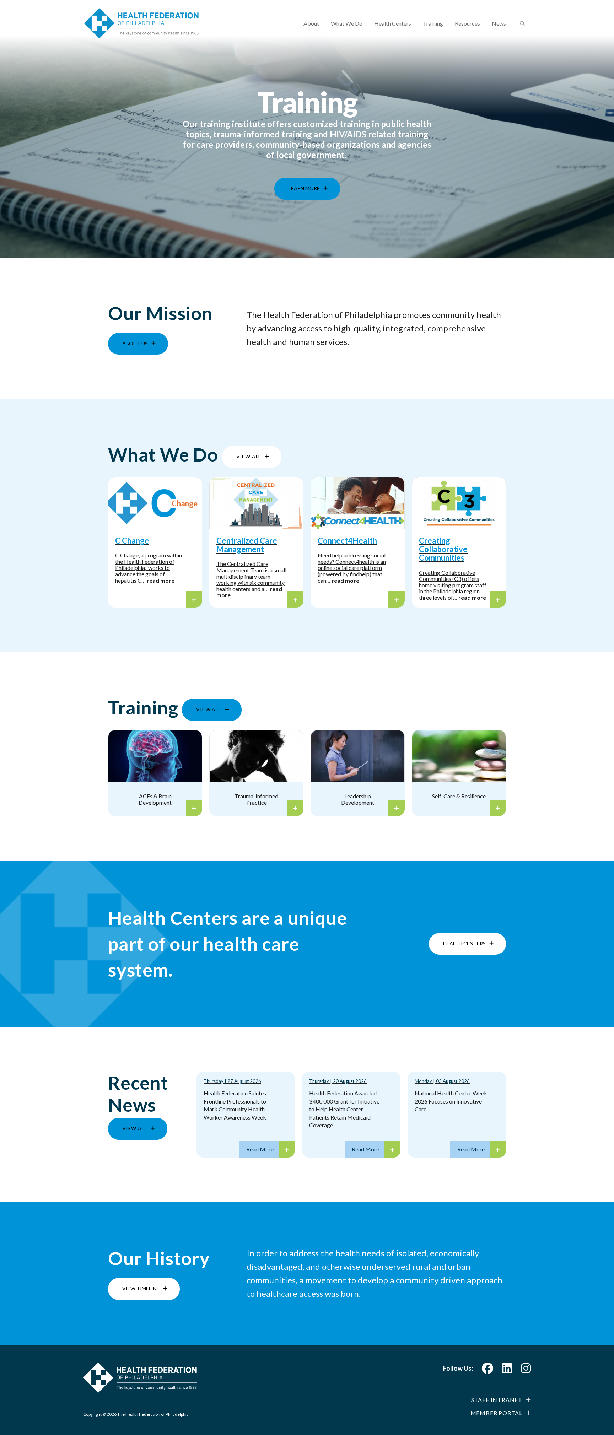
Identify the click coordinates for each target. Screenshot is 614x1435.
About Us (135, 343)
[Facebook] (487, 1370)
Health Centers (392, 23)
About (311, 23)
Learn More (304, 183)
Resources (467, 23)
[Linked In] (507, 1370)
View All (248, 456)
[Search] (522, 24)
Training (433, 23)
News (499, 23)
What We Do (346, 23)
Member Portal (496, 1412)
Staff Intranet (496, 1399)
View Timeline (141, 1288)
